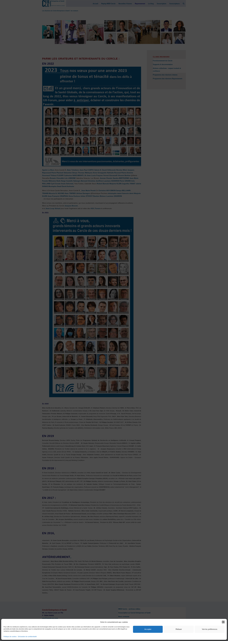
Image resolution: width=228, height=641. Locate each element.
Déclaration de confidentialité (27, 636)
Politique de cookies (10, 636)
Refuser (179, 629)
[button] (223, 622)
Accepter (147, 629)
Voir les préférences (209, 629)
